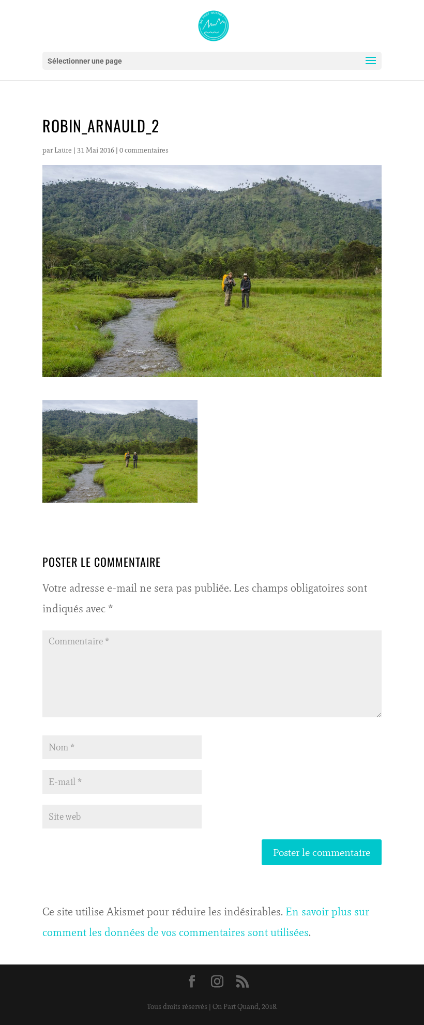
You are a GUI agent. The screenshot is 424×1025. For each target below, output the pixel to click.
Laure (63, 150)
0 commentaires (144, 150)
